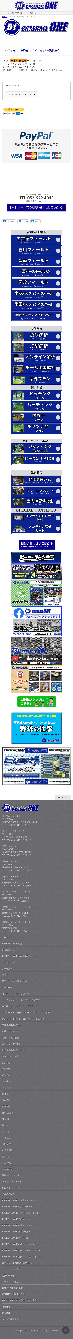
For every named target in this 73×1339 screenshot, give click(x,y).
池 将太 (5, 1156)
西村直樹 (6, 1106)
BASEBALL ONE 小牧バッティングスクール (22, 1244)
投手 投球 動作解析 (11, 1031)
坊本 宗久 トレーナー (12, 1181)
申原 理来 (6, 1163)
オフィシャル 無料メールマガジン (17, 1263)
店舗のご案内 (8, 1194)
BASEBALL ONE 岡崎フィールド (17, 1225)
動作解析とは (8, 950)
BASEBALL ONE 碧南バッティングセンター (22, 1257)
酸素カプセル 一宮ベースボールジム (18, 981)
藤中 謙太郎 (7, 1113)
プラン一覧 (7, 987)
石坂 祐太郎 (7, 1169)
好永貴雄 (6, 1075)
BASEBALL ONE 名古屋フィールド (18, 1200)
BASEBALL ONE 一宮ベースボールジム (20, 1213)
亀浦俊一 (6, 1094)
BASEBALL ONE (32, 1331)
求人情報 (6, 1313)
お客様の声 (7, 969)
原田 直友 (6, 1144)
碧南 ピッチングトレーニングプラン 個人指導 (23, 1019)
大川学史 (6, 1063)
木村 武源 (6, 1087)
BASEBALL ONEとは (12, 944)
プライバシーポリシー (12, 1282)
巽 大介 (5, 1125)
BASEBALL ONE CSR (12, 1288)
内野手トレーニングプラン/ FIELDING (19, 1006)
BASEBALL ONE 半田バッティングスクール (22, 1250)
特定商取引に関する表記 (13, 1294)
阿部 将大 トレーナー (12, 1175)
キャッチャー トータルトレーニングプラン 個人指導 (26, 1012)
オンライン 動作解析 (11, 1044)
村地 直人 (6, 1138)
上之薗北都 (7, 1081)
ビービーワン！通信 (11, 1269)
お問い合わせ (8, 1275)
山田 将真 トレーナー (12, 1188)
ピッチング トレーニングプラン (16, 994)
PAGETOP (63, 798)
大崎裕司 (6, 1069)
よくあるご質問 (9, 962)
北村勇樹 (6, 1100)
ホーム (5, 937)
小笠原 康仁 (7, 1150)
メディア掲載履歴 (10, 1319)
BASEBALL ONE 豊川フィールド (17, 1206)
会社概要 (6, 1307)
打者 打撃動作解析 (10, 1038)
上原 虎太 (6, 1131)
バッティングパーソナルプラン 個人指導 (20, 1000)
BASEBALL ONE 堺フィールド (16, 1238)
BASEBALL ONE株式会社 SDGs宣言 (19, 1300)
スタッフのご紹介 (10, 1056)
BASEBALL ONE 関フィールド (16, 1231)
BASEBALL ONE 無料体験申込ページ (19, 956)
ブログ (5, 975)
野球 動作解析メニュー (12, 1025)
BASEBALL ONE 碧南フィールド (17, 1219)
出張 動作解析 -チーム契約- (14, 1050)
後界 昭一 (6, 1119)
